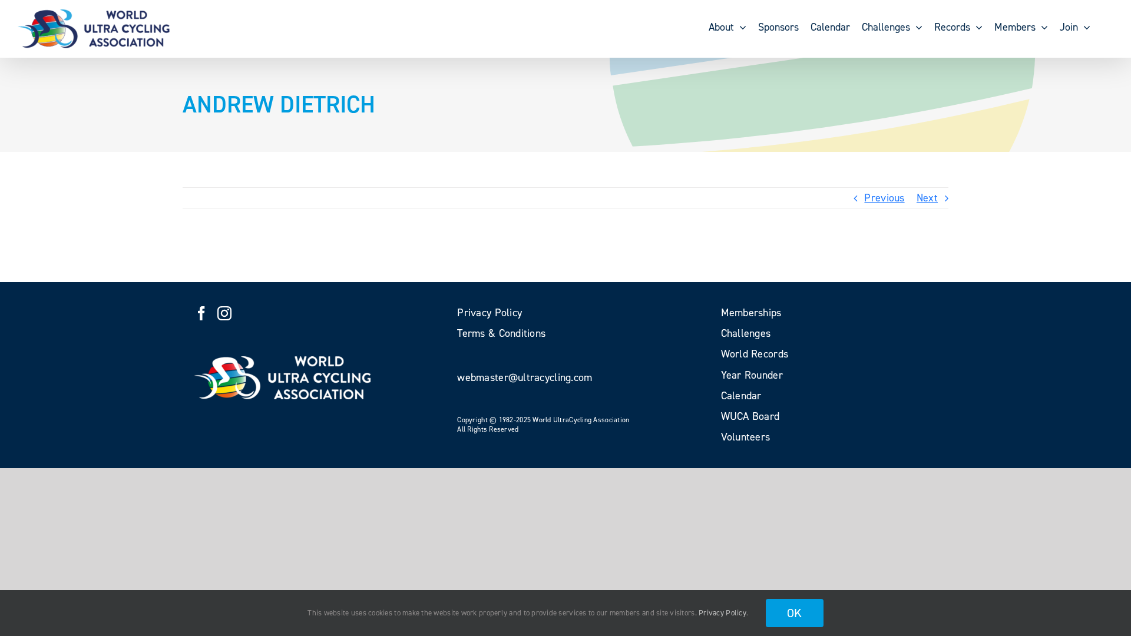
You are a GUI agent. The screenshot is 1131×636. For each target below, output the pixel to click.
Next (927, 198)
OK (794, 613)
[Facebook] (201, 313)
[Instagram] (224, 313)
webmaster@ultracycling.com (524, 377)
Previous (884, 198)
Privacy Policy (722, 613)
